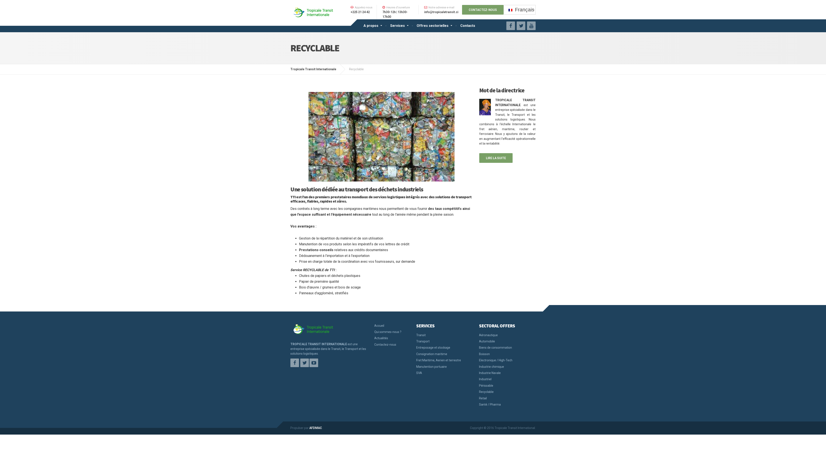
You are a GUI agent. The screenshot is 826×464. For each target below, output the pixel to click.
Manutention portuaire (431, 366)
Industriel (485, 379)
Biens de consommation (495, 347)
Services (397, 26)
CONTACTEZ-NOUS (483, 10)
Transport (423, 341)
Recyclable (486, 392)
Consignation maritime (431, 354)
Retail (483, 398)
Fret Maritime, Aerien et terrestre (438, 360)
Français (523, 9)
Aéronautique (488, 335)
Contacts (467, 26)
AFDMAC (315, 428)
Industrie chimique (491, 366)
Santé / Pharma (490, 404)
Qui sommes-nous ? (387, 332)
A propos (371, 26)
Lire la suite (496, 158)
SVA (419, 373)
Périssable (486, 385)
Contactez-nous (385, 344)
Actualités (381, 338)
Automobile (487, 341)
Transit (421, 335)
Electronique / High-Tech (495, 360)
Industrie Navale (490, 373)
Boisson (484, 354)
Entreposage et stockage (433, 347)
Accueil (379, 325)
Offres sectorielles (432, 26)
